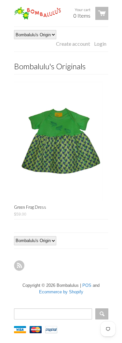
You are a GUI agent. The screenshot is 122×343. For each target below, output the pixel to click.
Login (100, 44)
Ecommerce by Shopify (61, 291)
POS (86, 285)
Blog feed (19, 265)
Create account (73, 44)
